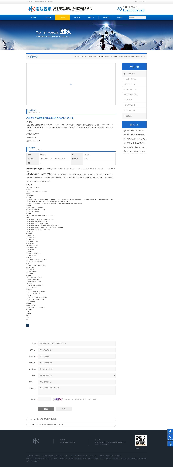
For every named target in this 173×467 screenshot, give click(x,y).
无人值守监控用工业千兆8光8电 (46, 419)
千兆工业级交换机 (112, 56)
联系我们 (143, 1)
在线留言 (106, 17)
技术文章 (91, 17)
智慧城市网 (109, 456)
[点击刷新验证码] (58, 399)
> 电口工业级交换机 (130, 79)
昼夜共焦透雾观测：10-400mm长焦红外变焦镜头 (137, 134)
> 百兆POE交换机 (129, 105)
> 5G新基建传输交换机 (131, 94)
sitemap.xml (93, 456)
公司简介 (48, 17)
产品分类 (134, 66)
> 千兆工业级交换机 (130, 89)
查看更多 (129, 116)
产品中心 (62, 17)
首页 (86, 56)
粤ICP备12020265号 (81, 456)
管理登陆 (118, 456)
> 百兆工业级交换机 (130, 84)
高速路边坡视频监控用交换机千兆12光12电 (50, 424)
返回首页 (135, 1)
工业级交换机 (100, 56)
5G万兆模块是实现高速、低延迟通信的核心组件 (137, 151)
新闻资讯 (77, 17)
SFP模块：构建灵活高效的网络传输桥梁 (137, 143)
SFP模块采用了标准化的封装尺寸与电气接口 (137, 130)
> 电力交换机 (128, 100)
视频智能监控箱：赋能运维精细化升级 (137, 139)
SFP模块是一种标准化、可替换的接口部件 (137, 147)
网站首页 (34, 17)
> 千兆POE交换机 (129, 110)
